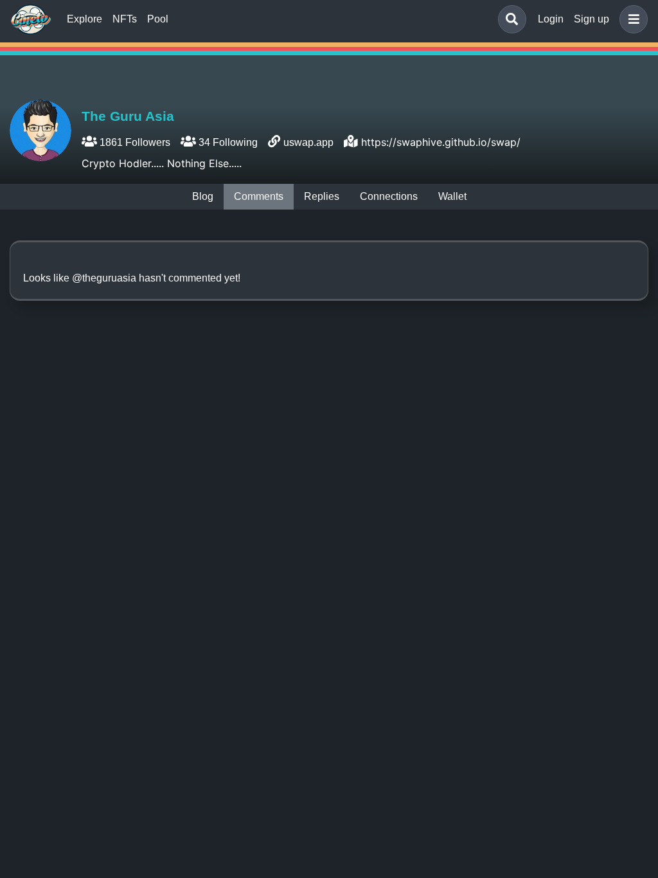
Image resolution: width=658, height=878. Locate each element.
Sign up (591, 18)
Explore (84, 18)
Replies (321, 196)
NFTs (124, 18)
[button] (631, 19)
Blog (202, 196)
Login (551, 18)
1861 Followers (133, 142)
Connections (389, 196)
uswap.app (308, 142)
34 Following (227, 142)
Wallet (452, 196)
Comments (258, 196)
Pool (157, 18)
